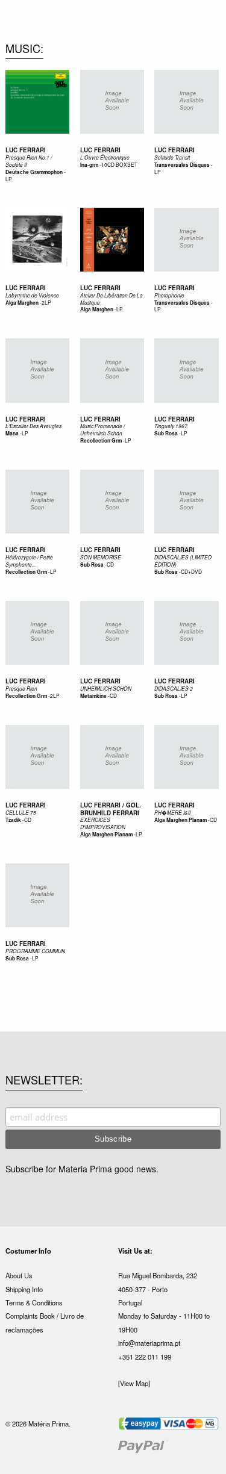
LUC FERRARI (100, 550)
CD (110, 564)
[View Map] (134, 1383)
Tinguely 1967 (170, 426)
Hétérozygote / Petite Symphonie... (29, 561)
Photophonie (169, 295)
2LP (46, 302)
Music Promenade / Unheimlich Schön (102, 430)
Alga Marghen (22, 302)
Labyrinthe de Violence (32, 295)
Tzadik (13, 820)
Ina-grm (89, 165)
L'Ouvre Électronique (105, 157)
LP (8, 178)
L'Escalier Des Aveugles (33, 426)
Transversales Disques (182, 165)
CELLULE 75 (20, 812)
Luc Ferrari (25, 150)
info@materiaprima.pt (149, 1343)
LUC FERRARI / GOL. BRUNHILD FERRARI (110, 809)
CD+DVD (191, 571)
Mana (12, 433)
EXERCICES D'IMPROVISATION (102, 823)
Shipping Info (24, 1289)
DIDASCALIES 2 (173, 688)
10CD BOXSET (119, 164)
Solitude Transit (172, 157)
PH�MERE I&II (172, 812)
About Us (19, 1275)
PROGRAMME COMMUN (35, 951)
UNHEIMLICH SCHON (105, 688)
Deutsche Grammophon (34, 172)
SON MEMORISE (100, 557)
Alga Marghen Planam (106, 834)
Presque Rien (21, 688)
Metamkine (93, 696)
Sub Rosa (166, 433)
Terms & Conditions (34, 1302)
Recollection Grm (101, 440)
